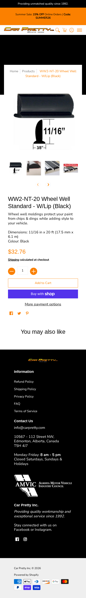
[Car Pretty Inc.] (29, 30)
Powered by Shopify (26, 575)
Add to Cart (43, 283)
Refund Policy (24, 381)
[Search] (57, 30)
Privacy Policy (24, 396)
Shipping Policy (25, 389)
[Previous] (38, 184)
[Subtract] (11, 271)
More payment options (43, 304)
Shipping (13, 260)
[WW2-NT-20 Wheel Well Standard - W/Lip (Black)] (15, 168)
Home (14, 71)
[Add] (33, 271)
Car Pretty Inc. (22, 568)
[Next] (48, 184)
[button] (64, 30)
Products (28, 71)
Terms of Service (25, 411)
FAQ (17, 404)
